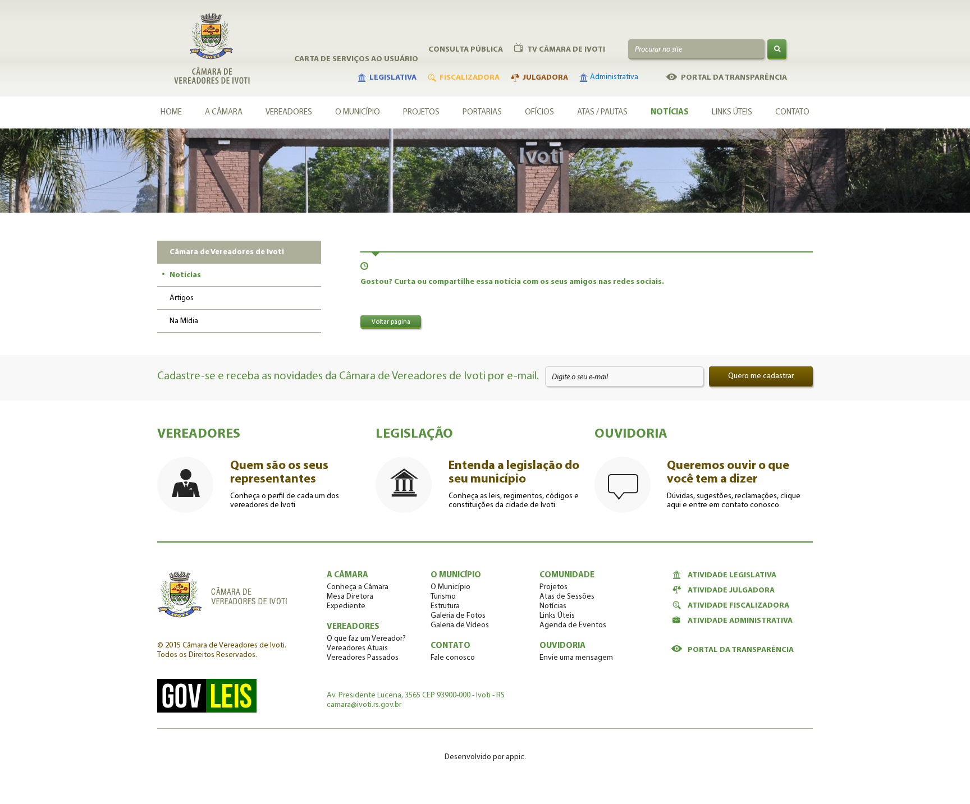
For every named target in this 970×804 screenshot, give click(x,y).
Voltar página (391, 322)
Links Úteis (732, 112)
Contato (792, 112)
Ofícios (539, 112)
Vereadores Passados (363, 658)
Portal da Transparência (741, 650)
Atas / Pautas (602, 112)
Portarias (482, 112)
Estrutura (445, 606)
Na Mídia (184, 321)
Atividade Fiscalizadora (738, 605)
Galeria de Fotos (458, 616)
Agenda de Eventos (572, 625)
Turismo (443, 596)
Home (171, 112)
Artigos (182, 298)
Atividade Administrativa (740, 621)
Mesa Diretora (350, 596)
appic (515, 757)
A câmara (223, 112)
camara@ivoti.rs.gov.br (364, 705)
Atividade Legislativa (732, 575)
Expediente (346, 606)
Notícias (670, 112)
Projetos (421, 112)
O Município (450, 587)
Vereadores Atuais (357, 648)
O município (357, 112)
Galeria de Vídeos (460, 625)
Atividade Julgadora (731, 590)
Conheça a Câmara (357, 587)
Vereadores (289, 112)
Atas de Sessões (566, 596)
